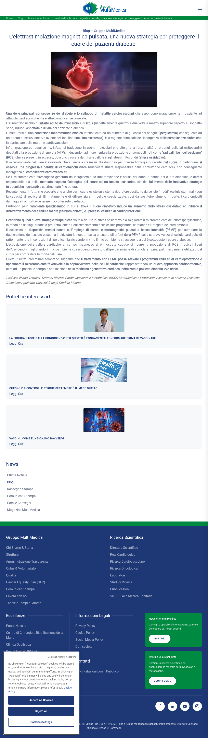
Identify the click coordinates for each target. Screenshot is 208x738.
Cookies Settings (41, 722)
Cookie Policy (85, 633)
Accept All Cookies (41, 700)
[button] (200, 8)
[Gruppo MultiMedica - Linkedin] (172, 706)
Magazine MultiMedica (23, 510)
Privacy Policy (85, 626)
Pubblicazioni (120, 589)
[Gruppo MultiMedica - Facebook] (160, 706)
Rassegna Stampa (20, 489)
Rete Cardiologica (122, 555)
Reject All (41, 711)
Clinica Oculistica (18, 644)
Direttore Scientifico (124, 548)
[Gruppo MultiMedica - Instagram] (197, 706)
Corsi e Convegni (19, 503)
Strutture (12, 555)
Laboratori (117, 575)
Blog (10, 482)
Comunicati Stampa (21, 496)
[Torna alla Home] (104, 8)
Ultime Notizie (17, 475)
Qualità (11, 575)
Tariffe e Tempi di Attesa (23, 603)
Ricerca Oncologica (124, 568)
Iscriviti (159, 638)
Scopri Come (162, 681)
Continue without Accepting (62, 657)
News (12, 464)
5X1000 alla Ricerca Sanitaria (131, 596)
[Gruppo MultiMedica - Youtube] (185, 706)
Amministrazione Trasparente (27, 561)
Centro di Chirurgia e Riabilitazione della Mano (34, 635)
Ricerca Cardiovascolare (127, 561)
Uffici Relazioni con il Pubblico (97, 671)
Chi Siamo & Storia (19, 548)
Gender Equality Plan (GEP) (25, 582)
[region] (41, 693)
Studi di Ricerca (121, 582)
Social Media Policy (89, 640)
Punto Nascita (16, 626)
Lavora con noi (16, 596)
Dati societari (84, 646)
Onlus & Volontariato (21, 568)
